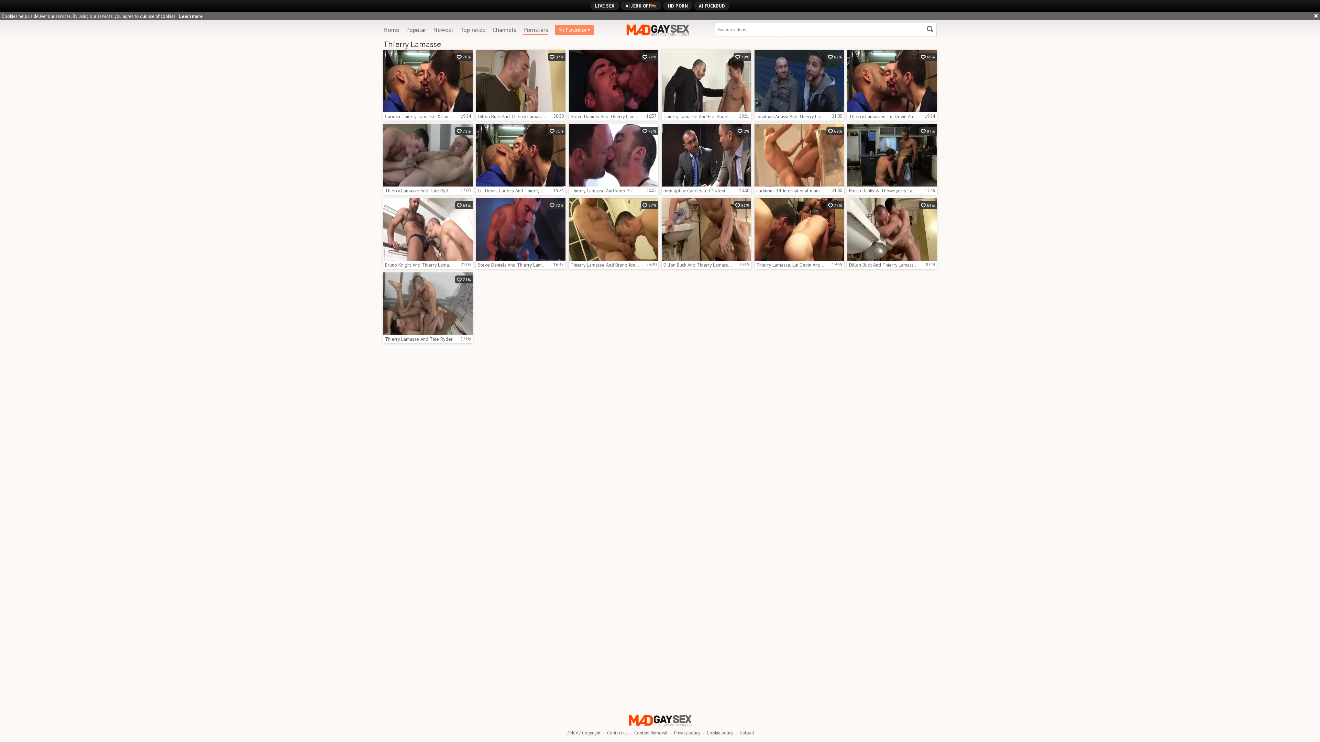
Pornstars (535, 30)
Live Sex (605, 6)
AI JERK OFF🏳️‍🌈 (641, 6)
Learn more (190, 16)
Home (391, 30)
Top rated (473, 30)
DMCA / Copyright (583, 733)
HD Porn (678, 6)
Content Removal (651, 733)
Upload (747, 733)
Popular (416, 30)
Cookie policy (720, 733)
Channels (504, 30)
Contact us (617, 733)
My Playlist (572, 30)
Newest (443, 30)
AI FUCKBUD (712, 6)
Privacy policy (687, 733)
